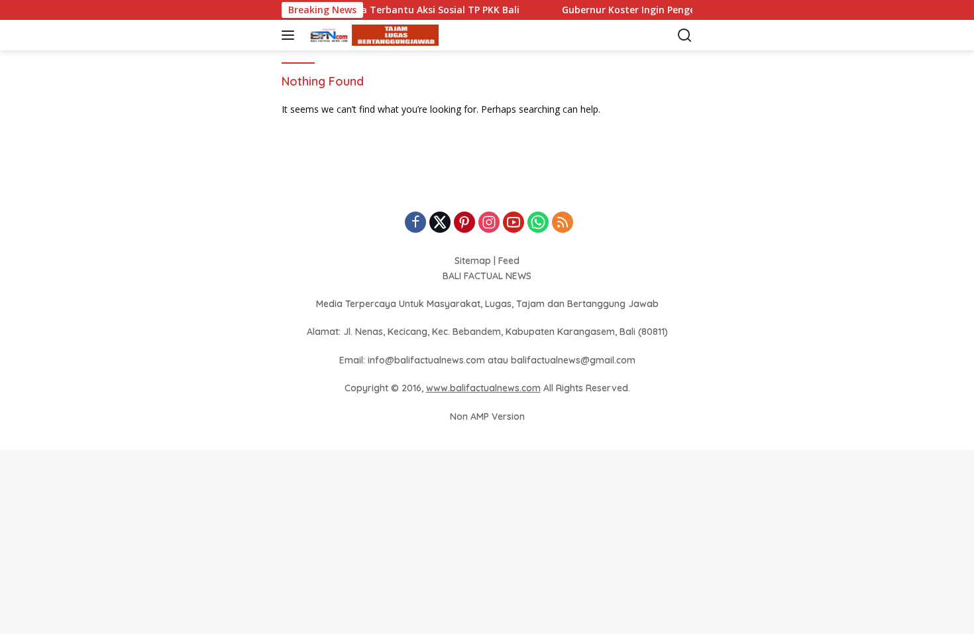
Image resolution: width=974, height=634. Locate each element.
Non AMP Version (487, 416)
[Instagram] (489, 223)
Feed (508, 261)
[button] (290, 35)
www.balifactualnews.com (483, 388)
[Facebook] (415, 223)
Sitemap (473, 261)
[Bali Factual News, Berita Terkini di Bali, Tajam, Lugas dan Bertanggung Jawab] (371, 35)
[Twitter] (440, 223)
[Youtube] (513, 223)
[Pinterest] (464, 223)
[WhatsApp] (538, 223)
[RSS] (562, 223)
